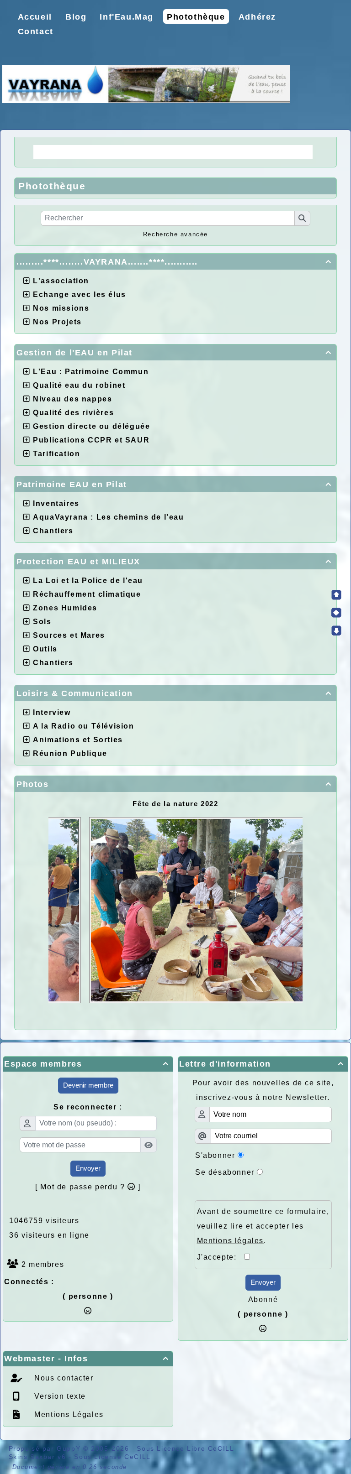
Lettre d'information (261, 1063)
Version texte (59, 1396)
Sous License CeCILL (112, 1456)
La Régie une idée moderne (98, 151)
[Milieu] (336, 612)
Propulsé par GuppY (46, 1448)
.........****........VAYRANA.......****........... (174, 261)
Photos (174, 784)
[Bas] (336, 630)
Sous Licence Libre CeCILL (186, 1448)
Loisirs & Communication (174, 693)
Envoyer (88, 1168)
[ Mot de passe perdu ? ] (88, 1187)
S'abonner (215, 1155)
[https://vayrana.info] (146, 83)
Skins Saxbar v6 (37, 1456)
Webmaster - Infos (86, 1358)
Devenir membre (88, 1085)
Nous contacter (63, 1378)
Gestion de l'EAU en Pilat (174, 352)
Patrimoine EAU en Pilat (174, 484)
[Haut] (336, 594)
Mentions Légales (68, 1414)
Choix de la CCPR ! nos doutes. (237, 151)
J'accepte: (221, 1257)
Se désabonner (225, 1172)
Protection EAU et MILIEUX (174, 561)
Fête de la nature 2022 (175, 803)
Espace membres (86, 1063)
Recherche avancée (175, 234)
